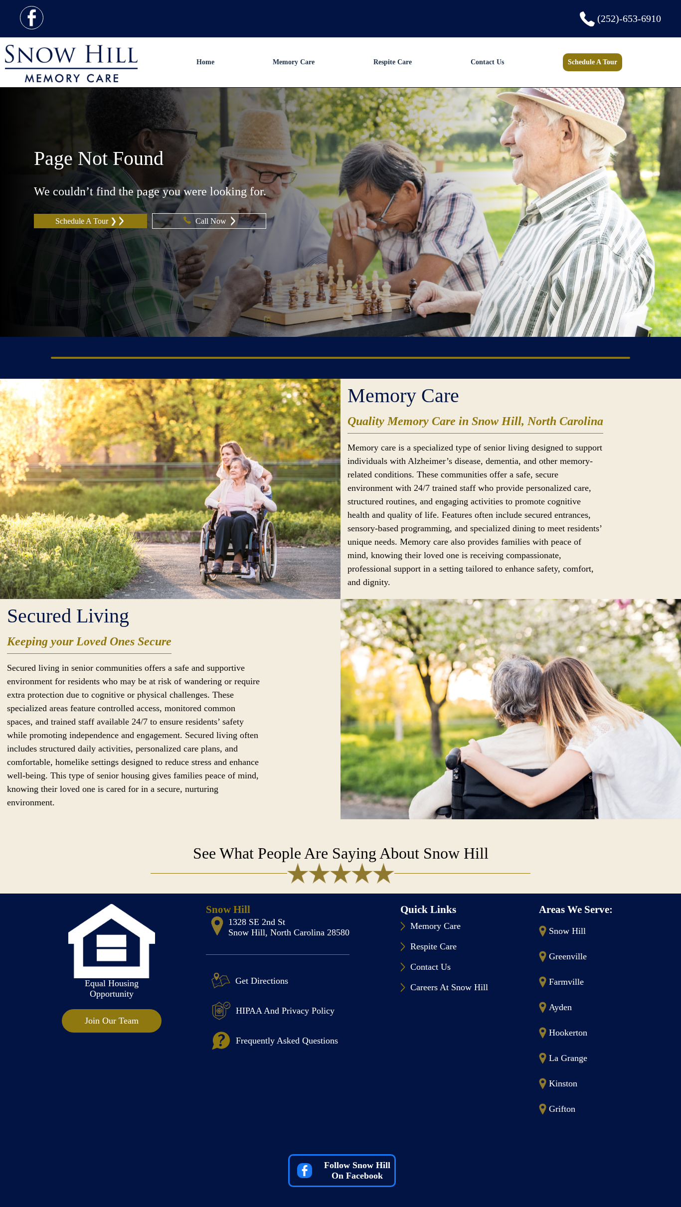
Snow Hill (567, 931)
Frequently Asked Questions (287, 1041)
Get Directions (261, 981)
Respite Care (392, 62)
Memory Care (294, 62)
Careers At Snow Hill (449, 987)
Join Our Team (112, 1021)
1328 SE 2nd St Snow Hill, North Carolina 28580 (288, 927)
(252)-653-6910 (629, 18)
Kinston (563, 1083)
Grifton (562, 1109)
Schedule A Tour (592, 62)
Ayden (560, 1007)
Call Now (211, 221)
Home (205, 62)
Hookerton (568, 1033)
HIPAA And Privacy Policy (285, 1011)
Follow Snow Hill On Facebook (357, 1170)
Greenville (568, 956)
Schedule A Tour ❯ (86, 221)
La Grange (568, 1058)
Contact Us (487, 62)
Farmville (566, 982)
